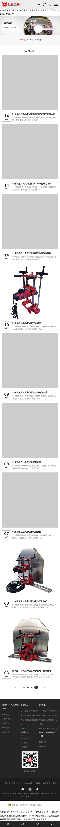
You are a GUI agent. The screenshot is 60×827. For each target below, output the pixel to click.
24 (36, 687)
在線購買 (28, 783)
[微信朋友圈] (30, 789)
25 (40, 687)
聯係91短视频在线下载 (46, 783)
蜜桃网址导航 (38, 815)
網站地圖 (4, 812)
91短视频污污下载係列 (29, 711)
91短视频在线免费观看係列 (29, 722)
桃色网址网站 (42, 819)
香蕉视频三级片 (14, 819)
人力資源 (5, 732)
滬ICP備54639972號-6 (30, 796)
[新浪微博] (23, 789)
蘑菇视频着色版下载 (22, 815)
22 (28, 687)
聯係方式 (42, 742)
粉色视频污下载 (29, 819)
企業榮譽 (5, 727)
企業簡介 (5, 714)
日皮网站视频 (6, 815)
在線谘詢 (42, 746)
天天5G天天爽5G (33, 812)
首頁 (5, 783)
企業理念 (5, 723)
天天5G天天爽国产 (49, 812)
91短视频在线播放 (16, 812)
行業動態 (38, 39)
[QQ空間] (37, 789)
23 (32, 687)
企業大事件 (6, 719)
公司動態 (21, 39)
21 (24, 687)
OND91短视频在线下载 (48, 728)
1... (20, 687)
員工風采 (30, 39)
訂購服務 (16, 783)
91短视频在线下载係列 (29, 715)
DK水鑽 (24, 728)
